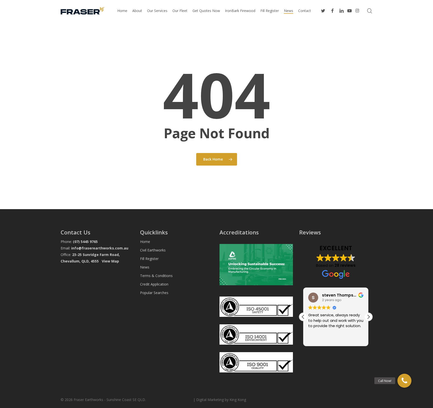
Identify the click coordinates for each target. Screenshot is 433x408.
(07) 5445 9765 (85, 241)
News (144, 267)
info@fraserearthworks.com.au (99, 248)
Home (145, 241)
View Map (110, 261)
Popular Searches (154, 292)
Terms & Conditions (156, 275)
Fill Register (149, 258)
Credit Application (154, 284)
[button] (368, 317)
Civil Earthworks (153, 250)
